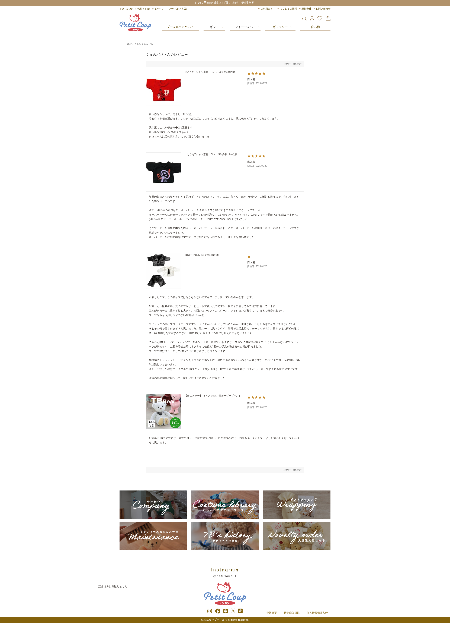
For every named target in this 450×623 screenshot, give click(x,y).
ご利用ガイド (268, 8)
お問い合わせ (323, 8)
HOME (129, 44)
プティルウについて (180, 27)
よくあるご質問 (288, 8)
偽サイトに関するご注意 (225, 2)
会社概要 (271, 612)
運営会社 (306, 8)
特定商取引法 (292, 612)
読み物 (315, 27)
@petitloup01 (225, 576)
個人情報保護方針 (317, 612)
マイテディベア (245, 27)
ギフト (214, 27)
